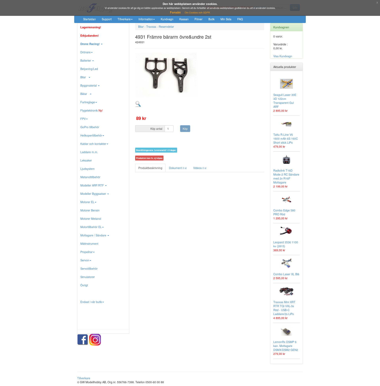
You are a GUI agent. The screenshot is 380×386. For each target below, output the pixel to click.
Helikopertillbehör (91, 135)
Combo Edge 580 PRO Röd (284, 212)
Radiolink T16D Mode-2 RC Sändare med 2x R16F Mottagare (286, 176)
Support (107, 19)
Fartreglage (87, 102)
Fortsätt (175, 12)
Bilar (84, 77)
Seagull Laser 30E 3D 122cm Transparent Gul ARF (284, 101)
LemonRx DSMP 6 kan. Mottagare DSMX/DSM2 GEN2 (285, 346)
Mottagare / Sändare (93, 235)
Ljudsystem (87, 169)
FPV (83, 119)
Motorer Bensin (90, 210)
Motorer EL (87, 202)
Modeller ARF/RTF (92, 185)
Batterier (86, 60)
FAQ (240, 19)
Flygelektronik (91, 110)
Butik (211, 19)
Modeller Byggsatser (93, 194)
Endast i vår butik (91, 302)
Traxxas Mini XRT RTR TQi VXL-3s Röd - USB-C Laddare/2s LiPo (284, 308)
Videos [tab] (199, 168)
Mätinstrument (89, 244)
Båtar (84, 94)
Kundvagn (167, 19)
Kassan (184, 19)
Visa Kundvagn (282, 56)
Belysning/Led (89, 69)
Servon (84, 260)
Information (146, 19)
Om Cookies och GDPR (197, 12)
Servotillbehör (89, 268)
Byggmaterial (89, 85)
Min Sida (225, 19)
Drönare (85, 52)
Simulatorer (87, 277)
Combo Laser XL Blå (286, 274)
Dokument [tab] (177, 168)
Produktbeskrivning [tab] (150, 168)
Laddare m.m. (89, 152)
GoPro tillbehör (89, 127)
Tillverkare (124, 19)
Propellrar (86, 252)
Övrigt (84, 285)
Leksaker (86, 160)
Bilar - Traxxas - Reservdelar (156, 27)
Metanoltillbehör (90, 177)
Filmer (198, 19)
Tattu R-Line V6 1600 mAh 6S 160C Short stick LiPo (285, 138)
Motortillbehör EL (91, 227)
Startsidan (89, 19)
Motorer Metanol (90, 219)
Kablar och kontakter (93, 144)
